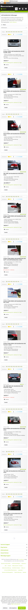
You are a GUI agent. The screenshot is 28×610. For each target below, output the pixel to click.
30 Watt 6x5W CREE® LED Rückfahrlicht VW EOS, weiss (14, 301)
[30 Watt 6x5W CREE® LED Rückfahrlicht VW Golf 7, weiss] (14, 208)
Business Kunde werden (5, 563)
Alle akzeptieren (13, 608)
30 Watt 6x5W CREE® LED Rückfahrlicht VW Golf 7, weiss (14, 216)
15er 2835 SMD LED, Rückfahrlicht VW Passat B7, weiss (13, 386)
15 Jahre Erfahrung (17, 572)
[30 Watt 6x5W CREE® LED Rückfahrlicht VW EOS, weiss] (14, 293)
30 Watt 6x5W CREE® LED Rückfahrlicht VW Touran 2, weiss (14, 344)
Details (5, 67)
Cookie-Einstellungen (16, 563)
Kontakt (9, 565)
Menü (4, 9)
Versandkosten (21, 559)
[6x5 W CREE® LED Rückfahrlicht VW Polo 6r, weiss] (14, 83)
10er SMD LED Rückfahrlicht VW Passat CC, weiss (14, 471)
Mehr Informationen (15, 604)
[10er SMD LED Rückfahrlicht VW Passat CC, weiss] (14, 463)
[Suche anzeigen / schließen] (16, 8)
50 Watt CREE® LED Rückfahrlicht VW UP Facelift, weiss (13, 52)
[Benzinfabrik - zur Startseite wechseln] (7, 6)
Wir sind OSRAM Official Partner (10, 570)
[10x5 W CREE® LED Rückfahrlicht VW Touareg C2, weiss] (14, 505)
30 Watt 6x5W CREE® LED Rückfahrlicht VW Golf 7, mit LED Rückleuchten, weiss (14, 259)
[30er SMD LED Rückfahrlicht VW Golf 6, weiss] (14, 165)
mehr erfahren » (13, 22)
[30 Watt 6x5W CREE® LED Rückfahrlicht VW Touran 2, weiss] (14, 335)
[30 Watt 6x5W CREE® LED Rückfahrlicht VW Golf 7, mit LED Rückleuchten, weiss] (14, 250)
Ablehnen (5, 608)
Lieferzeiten (20, 570)
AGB (5, 565)
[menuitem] (3, 8)
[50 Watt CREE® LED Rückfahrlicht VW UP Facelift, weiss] (14, 43)
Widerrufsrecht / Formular (17, 565)
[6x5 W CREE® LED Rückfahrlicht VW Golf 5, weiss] (14, 125)
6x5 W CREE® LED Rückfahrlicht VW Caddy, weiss (14, 429)
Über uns (23, 567)
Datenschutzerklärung (6, 567)
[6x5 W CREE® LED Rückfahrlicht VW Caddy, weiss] (14, 420)
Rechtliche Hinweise (16, 567)
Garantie (24, 572)
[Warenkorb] (26, 8)
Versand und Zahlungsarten (7, 572)
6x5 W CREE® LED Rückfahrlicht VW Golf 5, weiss (14, 134)
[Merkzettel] (19, 8)
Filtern (4, 24)
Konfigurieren (22, 608)
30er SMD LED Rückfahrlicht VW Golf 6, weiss (13, 174)
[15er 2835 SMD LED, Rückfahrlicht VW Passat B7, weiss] (14, 378)
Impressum (23, 563)
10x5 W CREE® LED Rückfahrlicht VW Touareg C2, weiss (12, 514)
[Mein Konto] (22, 8)
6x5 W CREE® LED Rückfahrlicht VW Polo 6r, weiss (14, 92)
